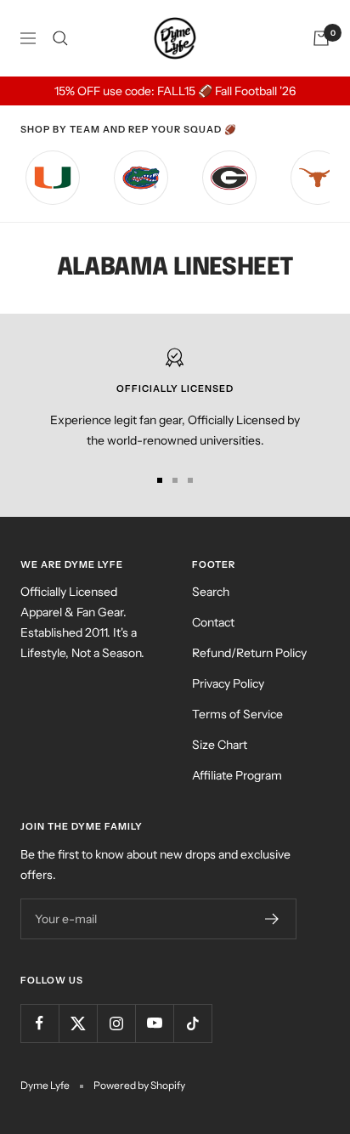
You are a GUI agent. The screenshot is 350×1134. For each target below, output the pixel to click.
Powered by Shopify (139, 1085)
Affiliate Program (237, 775)
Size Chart (219, 744)
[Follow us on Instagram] (116, 1023)
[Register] (272, 919)
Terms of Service (237, 714)
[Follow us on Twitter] (78, 1023)
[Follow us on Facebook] (39, 1023)
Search (210, 591)
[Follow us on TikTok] (192, 1023)
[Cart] (321, 38)
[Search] (60, 38)
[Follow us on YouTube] (154, 1023)
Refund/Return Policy (249, 653)
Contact (213, 622)
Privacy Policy (228, 683)
